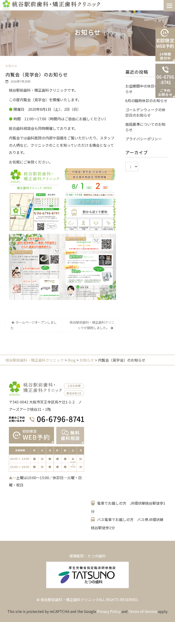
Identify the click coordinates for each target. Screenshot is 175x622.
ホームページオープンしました (33, 325)
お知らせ (11, 66)
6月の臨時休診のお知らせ (146, 100)
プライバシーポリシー (143, 138)
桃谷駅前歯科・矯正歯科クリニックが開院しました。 (92, 325)
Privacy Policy (109, 611)
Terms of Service (143, 611)
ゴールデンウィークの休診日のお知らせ (145, 112)
